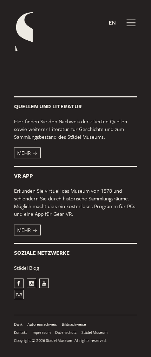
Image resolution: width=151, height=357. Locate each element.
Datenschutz (66, 332)
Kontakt (20, 332)
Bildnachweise (74, 324)
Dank (18, 324)
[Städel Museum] (23, 31)
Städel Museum (94, 332)
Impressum (41, 332)
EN (112, 22)
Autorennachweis (42, 324)
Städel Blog (26, 267)
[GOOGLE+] (44, 283)
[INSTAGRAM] (31, 283)
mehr (24, 152)
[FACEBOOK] (19, 283)
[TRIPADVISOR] (19, 294)
